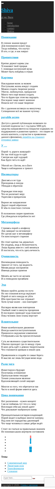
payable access (10, 117)
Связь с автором (29, 485)
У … (4, 145)
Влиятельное (9, 321)
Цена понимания (12, 395)
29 (30, 448)
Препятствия (9, 57)
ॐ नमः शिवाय (7, 17)
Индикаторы (9, 174)
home (10, 23)
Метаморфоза (10, 222)
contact (10, 28)
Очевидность (9, 256)
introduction (13, 25)
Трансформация (15, 468)
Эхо (3, 284)
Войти (10, 31)
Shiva (7, 10)
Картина (7, 77)
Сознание (12, 471)
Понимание (8, 37)
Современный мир (17, 463)
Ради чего (7, 364)
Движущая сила (15, 465)
